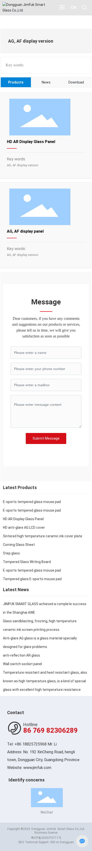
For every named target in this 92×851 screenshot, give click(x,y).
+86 (18, 744)
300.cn (54, 842)
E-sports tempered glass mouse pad (32, 502)
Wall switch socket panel (22, 664)
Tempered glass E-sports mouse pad (32, 579)
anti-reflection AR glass (21, 655)
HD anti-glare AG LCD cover (24, 527)
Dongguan (67, 842)
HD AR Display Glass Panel (31, 141)
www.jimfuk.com (37, 767)
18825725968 (34, 744)
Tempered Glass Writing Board (27, 562)
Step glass (11, 553)
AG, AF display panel (25, 231)
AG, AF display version (22, 165)
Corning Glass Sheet (19, 545)
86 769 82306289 (50, 730)
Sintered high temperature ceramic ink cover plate (42, 536)
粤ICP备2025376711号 (46, 837)
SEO (21, 842)
